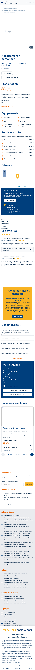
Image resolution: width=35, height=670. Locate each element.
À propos (5, 609)
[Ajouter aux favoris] (30, 449)
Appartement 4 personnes (9, 12)
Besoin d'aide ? (8, 490)
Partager (8, 73)
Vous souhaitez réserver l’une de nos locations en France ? (18, 494)
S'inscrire (29, 484)
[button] (32, 2)
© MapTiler (15, 187)
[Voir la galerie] (17, 31)
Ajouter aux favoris (12, 77)
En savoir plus (5, 106)
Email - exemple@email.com (10, 481)
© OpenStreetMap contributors (25, 187)
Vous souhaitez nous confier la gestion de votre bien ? (17, 499)
